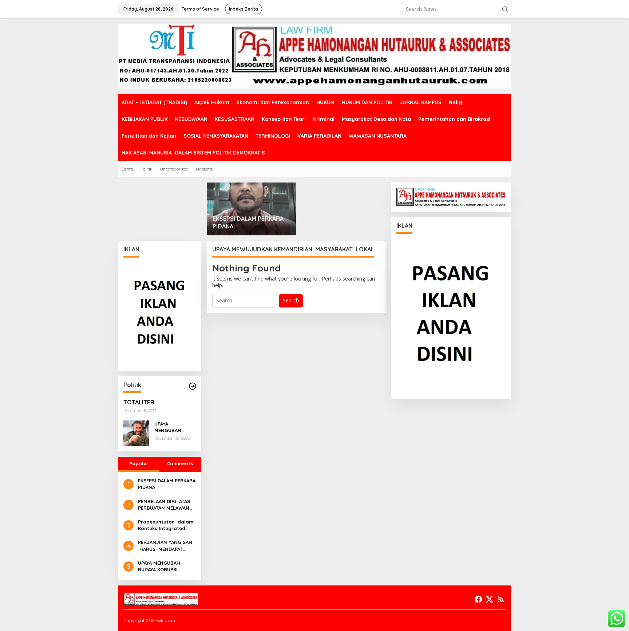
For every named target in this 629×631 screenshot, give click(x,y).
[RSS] (501, 599)
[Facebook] (478, 599)
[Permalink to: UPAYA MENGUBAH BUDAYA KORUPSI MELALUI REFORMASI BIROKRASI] (136, 432)
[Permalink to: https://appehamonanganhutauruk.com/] (192, 386)
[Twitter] (489, 599)
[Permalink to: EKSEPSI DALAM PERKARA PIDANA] (251, 209)
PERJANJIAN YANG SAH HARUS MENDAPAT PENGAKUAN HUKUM (165, 545)
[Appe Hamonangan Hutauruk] (314, 55)
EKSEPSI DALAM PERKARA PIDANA (248, 222)
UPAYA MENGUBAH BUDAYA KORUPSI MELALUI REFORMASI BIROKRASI (174, 427)
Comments (180, 463)
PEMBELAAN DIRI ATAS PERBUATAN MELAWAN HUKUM (164, 504)
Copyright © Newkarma (149, 620)
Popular (139, 463)
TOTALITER (138, 402)
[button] (505, 9)
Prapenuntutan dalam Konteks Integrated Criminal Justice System (165, 525)
